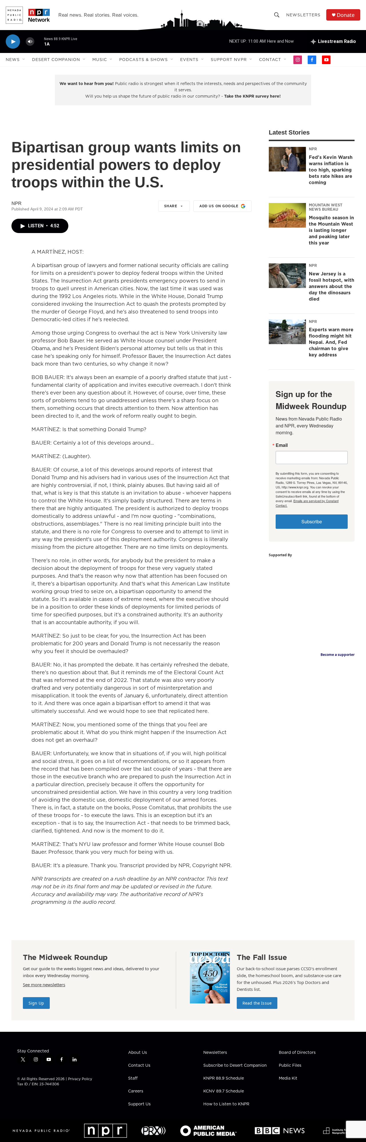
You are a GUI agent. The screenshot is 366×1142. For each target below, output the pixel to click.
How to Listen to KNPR (226, 1104)
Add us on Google (218, 206)
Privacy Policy (80, 1078)
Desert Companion (56, 59)
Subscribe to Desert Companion (235, 1065)
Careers (135, 1091)
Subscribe (311, 521)
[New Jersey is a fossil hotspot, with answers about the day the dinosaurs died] (287, 275)
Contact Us (139, 1065)
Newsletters (303, 15)
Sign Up (36, 1003)
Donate (346, 15)
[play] (12, 41)
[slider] (39, 41)
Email (282, 445)
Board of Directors (297, 1052)
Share (170, 206)
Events (189, 59)
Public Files (290, 1065)
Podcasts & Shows (143, 59)
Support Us (139, 1104)
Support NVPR (229, 59)
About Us (137, 1052)
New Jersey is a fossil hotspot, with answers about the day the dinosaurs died (331, 286)
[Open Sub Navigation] (24, 59)
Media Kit (288, 1078)
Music (99, 59)
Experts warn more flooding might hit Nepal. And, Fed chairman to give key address (331, 342)
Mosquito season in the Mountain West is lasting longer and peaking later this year (331, 230)
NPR (313, 148)
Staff (133, 1078)
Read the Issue (257, 1003)
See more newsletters (44, 984)
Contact (270, 59)
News (13, 59)
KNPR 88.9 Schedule (223, 1078)
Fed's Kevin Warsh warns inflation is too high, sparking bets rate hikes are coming (331, 170)
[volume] (30, 41)
